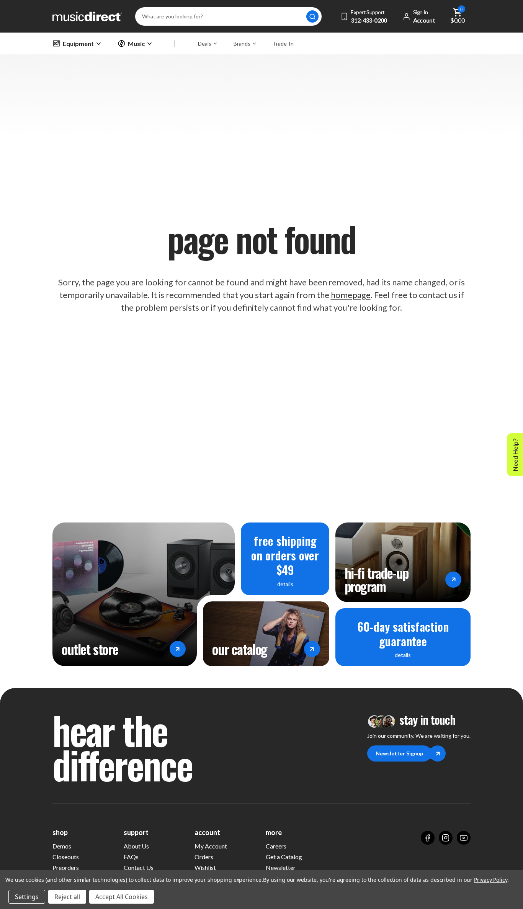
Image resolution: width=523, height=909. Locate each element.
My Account (210, 846)
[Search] (312, 16)
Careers (276, 846)
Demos (61, 846)
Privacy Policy (490, 879)
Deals (204, 43)
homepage (351, 295)
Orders (203, 856)
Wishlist (205, 867)
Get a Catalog (284, 856)
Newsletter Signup (399, 753)
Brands (242, 43)
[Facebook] (428, 838)
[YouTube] (464, 838)
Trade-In (283, 43)
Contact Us (139, 867)
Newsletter (281, 867)
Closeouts (65, 856)
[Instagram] (446, 838)
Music (136, 43)
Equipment (78, 43)
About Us (136, 846)
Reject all (67, 897)
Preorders (65, 867)
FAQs (131, 856)
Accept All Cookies (121, 897)
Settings (27, 897)
